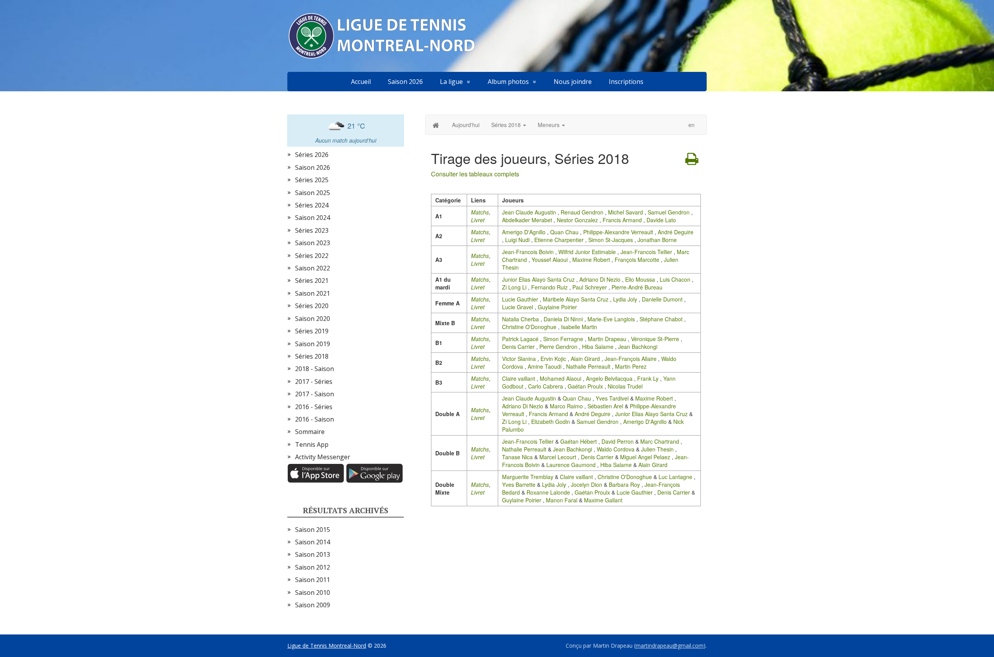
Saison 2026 (405, 81)
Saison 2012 (312, 567)
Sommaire (310, 431)
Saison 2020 (312, 318)
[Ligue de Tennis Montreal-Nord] (386, 36)
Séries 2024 (311, 205)
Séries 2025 (311, 180)
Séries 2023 (311, 230)
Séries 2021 (311, 280)
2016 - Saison (314, 419)
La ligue (451, 81)
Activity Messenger (322, 457)
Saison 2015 (312, 529)
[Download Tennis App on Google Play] (374, 472)
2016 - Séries (313, 407)
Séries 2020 (311, 305)
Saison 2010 (312, 592)
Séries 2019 (311, 331)
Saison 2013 (312, 554)
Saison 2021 (312, 293)
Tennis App (311, 444)
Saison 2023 (312, 243)
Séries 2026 (311, 154)
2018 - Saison (314, 368)
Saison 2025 (312, 192)
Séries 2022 (311, 255)
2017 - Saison (314, 394)
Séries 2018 (311, 356)
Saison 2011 (312, 579)
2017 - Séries (313, 381)
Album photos (508, 81)
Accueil (361, 81)
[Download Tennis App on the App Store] (316, 472)
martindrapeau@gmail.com (670, 645)
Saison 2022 (312, 268)
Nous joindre (573, 81)
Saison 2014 (312, 542)
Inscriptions (626, 81)
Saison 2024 (312, 217)
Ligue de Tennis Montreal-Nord (326, 645)
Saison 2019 (312, 344)
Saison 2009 (312, 605)
